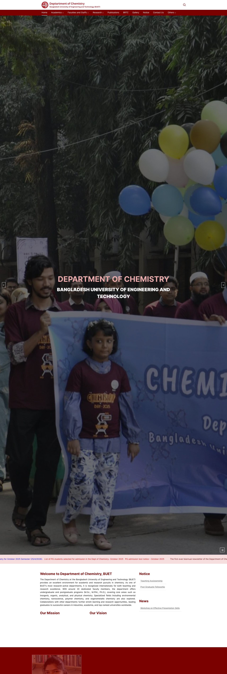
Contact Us (158, 12)
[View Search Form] (184, 4)
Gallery (135, 12)
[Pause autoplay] (222, 550)
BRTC (125, 12)
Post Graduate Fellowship (152, 587)
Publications (113, 12)
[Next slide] (223, 285)
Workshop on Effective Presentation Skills (160, 608)
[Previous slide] (4, 285)
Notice (146, 12)
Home (44, 12)
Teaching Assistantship (151, 581)
